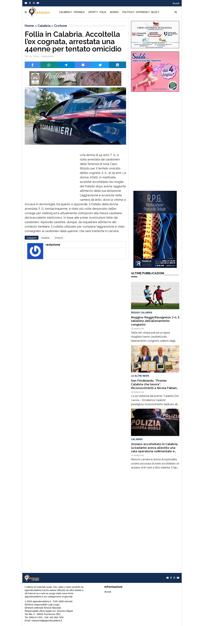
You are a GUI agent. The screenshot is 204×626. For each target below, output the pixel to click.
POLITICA (127, 12)
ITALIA (102, 12)
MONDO (114, 12)
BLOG (154, 12)
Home (29, 26)
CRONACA (78, 12)
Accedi (176, 3)
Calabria (44, 26)
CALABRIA (64, 12)
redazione (139, 328)
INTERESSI (142, 12)
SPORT (92, 12)
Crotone (60, 26)
